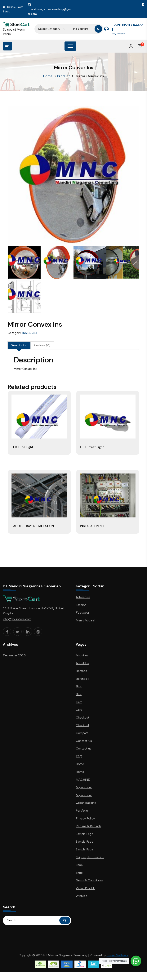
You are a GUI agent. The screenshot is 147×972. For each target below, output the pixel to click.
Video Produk (85, 888)
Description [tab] (19, 345)
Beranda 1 (82, 678)
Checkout (82, 717)
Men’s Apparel (85, 620)
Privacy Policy (85, 818)
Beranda (81, 671)
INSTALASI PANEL (92, 526)
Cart (79, 702)
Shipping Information (90, 857)
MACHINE (83, 779)
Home (47, 76)
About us (82, 655)
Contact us (83, 748)
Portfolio (82, 810)
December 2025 (14, 655)
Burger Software (117, 955)
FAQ (79, 756)
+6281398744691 (127, 27)
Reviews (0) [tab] (42, 345)
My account (84, 787)
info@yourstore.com (17, 619)
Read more (39, 454)
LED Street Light (92, 447)
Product (63, 76)
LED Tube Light (22, 447)
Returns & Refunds (88, 826)
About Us (82, 663)
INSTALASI (29, 333)
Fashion (81, 605)
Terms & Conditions (89, 880)
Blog (79, 686)
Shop (79, 865)
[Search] (98, 29)
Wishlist (81, 896)
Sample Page (84, 834)
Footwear (82, 612)
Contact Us (84, 741)
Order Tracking (86, 803)
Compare (82, 733)
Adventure (83, 597)
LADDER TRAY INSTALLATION (32, 526)
